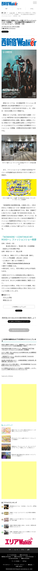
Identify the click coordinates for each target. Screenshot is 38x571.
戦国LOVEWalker (25, 558)
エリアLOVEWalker (12, 555)
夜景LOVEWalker (18, 556)
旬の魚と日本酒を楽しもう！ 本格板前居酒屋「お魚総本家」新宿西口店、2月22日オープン (18, 361)
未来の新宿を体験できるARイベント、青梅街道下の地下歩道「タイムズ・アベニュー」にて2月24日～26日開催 (17, 349)
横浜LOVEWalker (24, 555)
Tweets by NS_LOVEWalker (7, 376)
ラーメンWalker (15, 561)
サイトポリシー (7, 564)
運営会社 (30, 564)
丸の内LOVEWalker (13, 558)
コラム (22, 549)
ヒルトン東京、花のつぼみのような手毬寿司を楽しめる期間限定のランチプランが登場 (18, 353)
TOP (6, 8)
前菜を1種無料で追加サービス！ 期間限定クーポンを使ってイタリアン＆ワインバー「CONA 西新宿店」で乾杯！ (18, 345)
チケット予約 (7, 297)
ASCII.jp (24, 561)
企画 (28, 549)
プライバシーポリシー (19, 564)
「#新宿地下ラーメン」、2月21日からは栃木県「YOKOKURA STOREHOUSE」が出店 (17, 357)
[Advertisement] (19, 403)
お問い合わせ (19, 566)
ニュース (19, 8)
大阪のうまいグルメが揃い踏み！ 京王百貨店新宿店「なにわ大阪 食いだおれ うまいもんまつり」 (18, 365)
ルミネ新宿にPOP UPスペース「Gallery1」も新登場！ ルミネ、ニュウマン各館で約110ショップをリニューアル (18, 368)
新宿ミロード (7, 300)
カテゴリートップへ (20, 330)
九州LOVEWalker (29, 556)
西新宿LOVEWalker (6, 556)
